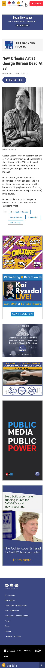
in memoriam (33, 217)
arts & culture (15, 223)
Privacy (7, 621)
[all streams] (42, 665)
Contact (8, 631)
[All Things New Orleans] (9, 45)
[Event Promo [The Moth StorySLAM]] (22, 340)
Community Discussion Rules (16, 605)
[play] (3, 665)
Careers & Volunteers (13, 636)
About (7, 626)
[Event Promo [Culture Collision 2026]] (22, 252)
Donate (37, 4)
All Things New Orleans (25, 45)
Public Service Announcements (16, 616)
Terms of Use (10, 600)
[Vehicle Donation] (22, 378)
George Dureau (16, 217)
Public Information (12, 611)
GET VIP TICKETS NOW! (22, 314)
